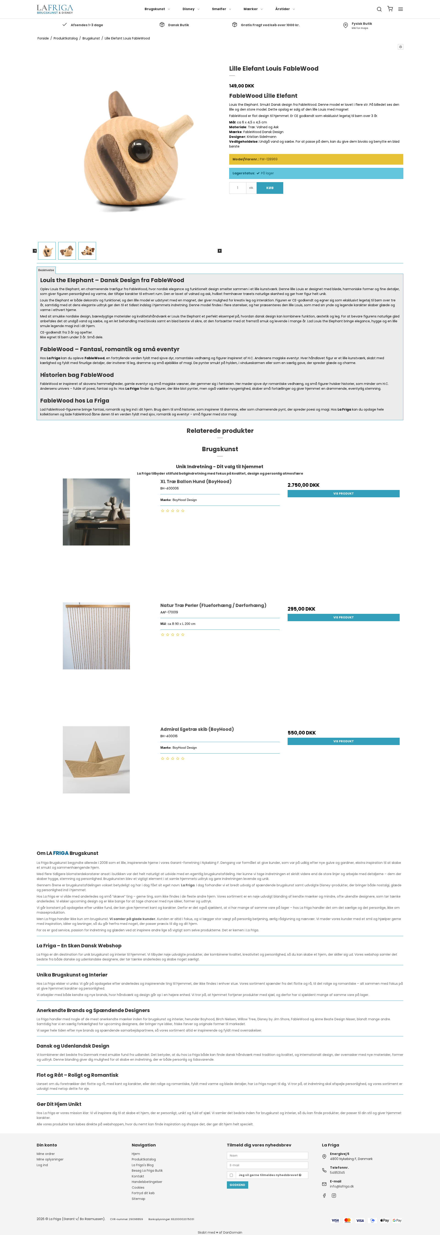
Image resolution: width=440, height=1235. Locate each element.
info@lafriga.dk (342, 1186)
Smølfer (219, 9)
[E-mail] (267, 1165)
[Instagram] (334, 1196)
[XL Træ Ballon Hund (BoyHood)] (96, 538)
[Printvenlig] (400, 47)
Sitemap (138, 1198)
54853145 (337, 1172)
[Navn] (267, 1155)
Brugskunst (155, 9)
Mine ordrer (46, 1154)
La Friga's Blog (143, 1165)
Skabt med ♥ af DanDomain (220, 1232)
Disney (189, 9)
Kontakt (138, 1176)
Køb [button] (270, 188)
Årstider (282, 9)
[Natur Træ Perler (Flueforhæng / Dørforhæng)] (96, 661)
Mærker (251, 9)
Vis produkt (343, 493)
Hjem (136, 1154)
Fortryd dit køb (143, 1193)
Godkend (237, 1185)
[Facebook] (324, 1196)
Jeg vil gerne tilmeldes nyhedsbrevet (269, 1175)
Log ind (42, 1165)
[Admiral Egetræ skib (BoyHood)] (96, 785)
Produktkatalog (144, 1159)
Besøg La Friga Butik (147, 1170)
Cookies (138, 1187)
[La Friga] (55, 9)
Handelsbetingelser (147, 1181)
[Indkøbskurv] (390, 9)
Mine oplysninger (50, 1159)
